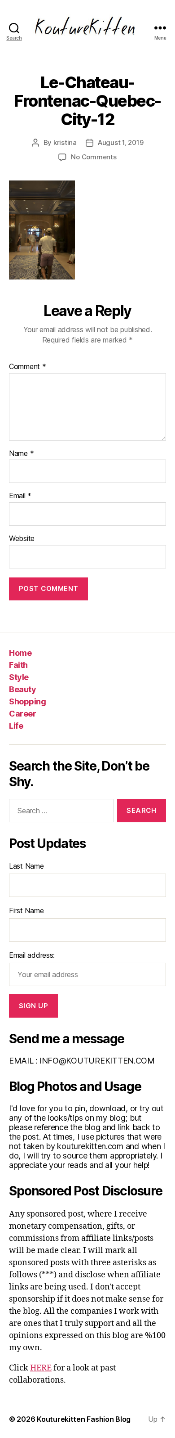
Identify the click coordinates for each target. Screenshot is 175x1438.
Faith (18, 665)
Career (22, 713)
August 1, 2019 (120, 142)
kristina (65, 142)
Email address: (32, 955)
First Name (26, 910)
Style (19, 677)
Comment (27, 367)
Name (21, 454)
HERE (41, 1368)
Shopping (27, 701)
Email (20, 496)
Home (20, 653)
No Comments (93, 157)
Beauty (22, 689)
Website (22, 539)
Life (16, 725)
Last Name (26, 865)
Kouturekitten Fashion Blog (84, 1419)
